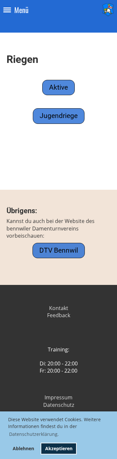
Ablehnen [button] (23, 448)
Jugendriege (59, 116)
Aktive (58, 87)
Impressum (58, 397)
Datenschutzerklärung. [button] (34, 434)
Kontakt (58, 308)
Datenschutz (58, 404)
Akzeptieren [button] (58, 448)
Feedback (58, 315)
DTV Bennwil (58, 250)
